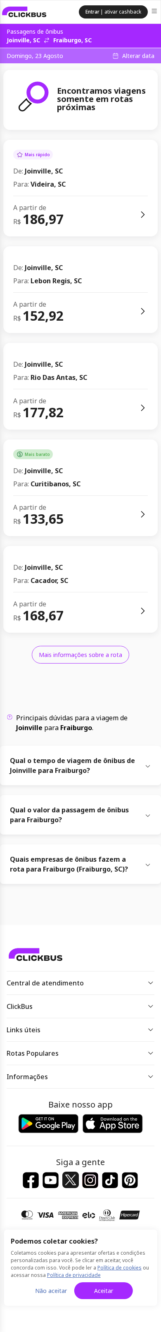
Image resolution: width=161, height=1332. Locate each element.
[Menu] (155, 12)
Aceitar (103, 1291)
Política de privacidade (74, 1275)
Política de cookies (119, 1267)
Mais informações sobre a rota (80, 655)
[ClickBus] (24, 12)
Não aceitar (51, 1291)
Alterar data (138, 56)
